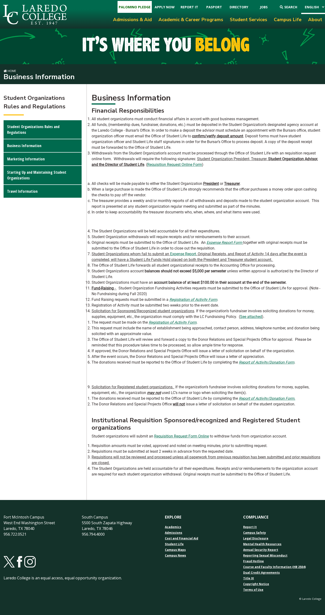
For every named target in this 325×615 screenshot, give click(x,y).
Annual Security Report (260, 550)
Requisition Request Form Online (181, 436)
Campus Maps (175, 550)
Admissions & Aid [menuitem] (132, 19)
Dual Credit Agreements (261, 573)
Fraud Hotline (253, 561)
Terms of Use (253, 590)
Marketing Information (26, 159)
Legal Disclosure (255, 538)
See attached (251, 316)
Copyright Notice (256, 584)
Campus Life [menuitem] (287, 19)
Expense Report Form (224, 242)
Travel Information (22, 191)
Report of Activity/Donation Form (266, 362)
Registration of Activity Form (193, 299)
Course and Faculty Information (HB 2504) (274, 567)
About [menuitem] (315, 19)
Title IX (248, 578)
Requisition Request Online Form (174, 164)
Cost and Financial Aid (181, 538)
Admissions (173, 533)
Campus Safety (254, 533)
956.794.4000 (93, 534)
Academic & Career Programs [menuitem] (190, 19)
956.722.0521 (15, 534)
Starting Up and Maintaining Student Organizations (36, 175)
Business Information (24, 145)
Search (290, 7)
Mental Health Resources (262, 544)
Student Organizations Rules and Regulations (33, 129)
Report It (250, 527)
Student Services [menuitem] (248, 19)
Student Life (174, 544)
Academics (173, 527)
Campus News (175, 555)
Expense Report (183, 254)
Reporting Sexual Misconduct (265, 555)
